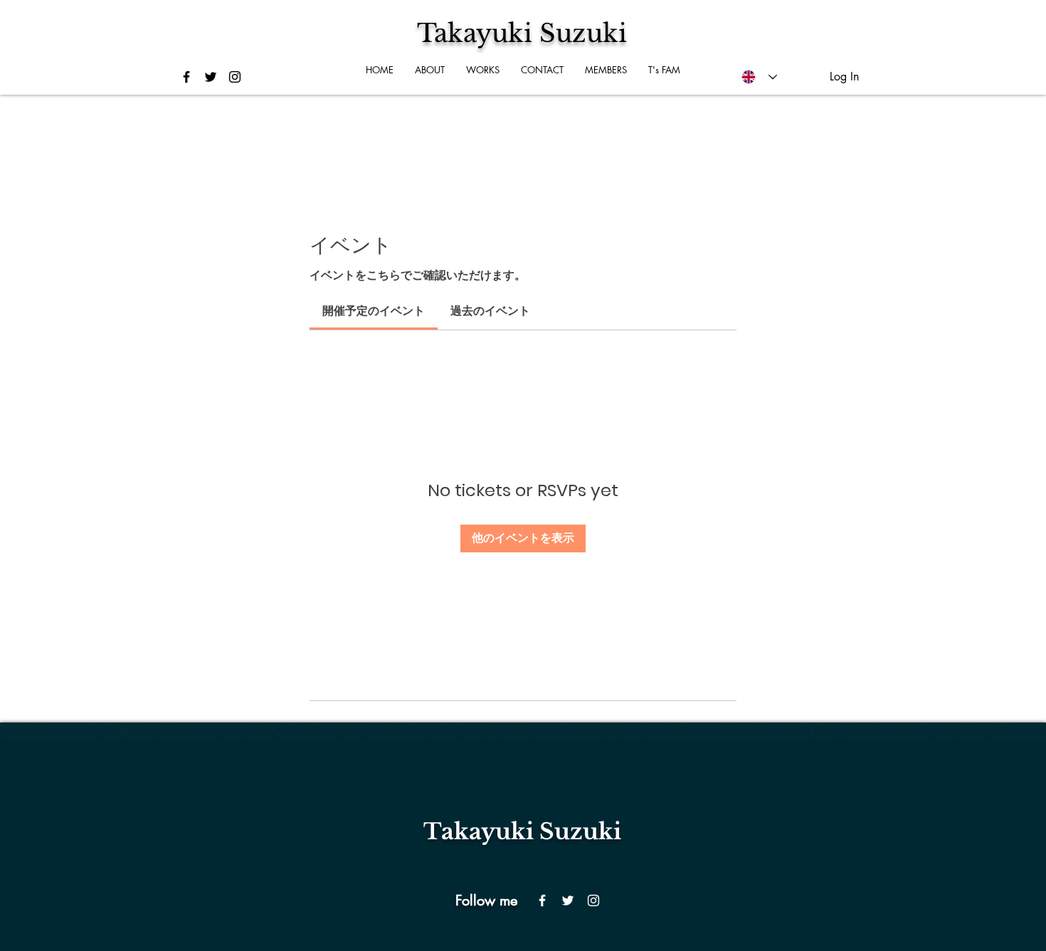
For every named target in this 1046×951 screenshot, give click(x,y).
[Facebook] (542, 900)
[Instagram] (593, 900)
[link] (373, 311)
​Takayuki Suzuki (522, 831)
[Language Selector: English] (759, 77)
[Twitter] (568, 900)
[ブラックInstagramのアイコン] (235, 77)
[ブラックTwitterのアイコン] (210, 77)
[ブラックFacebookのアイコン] (186, 77)
